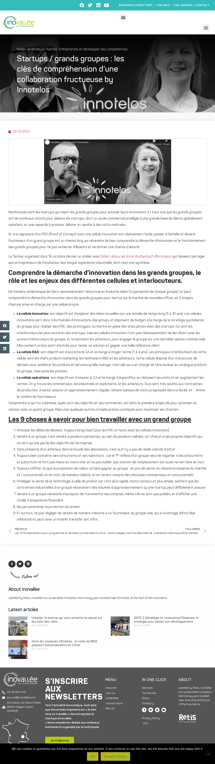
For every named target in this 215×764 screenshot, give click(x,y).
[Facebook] (82, 5)
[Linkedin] (98, 5)
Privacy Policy (115, 756)
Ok (92, 756)
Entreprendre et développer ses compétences (93, 49)
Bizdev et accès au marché (37, 49)
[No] (208, 753)
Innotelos (164, 256)
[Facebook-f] (144, 710)
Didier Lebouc (111, 256)
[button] (123, 17)
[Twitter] (90, 5)
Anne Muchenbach (140, 256)
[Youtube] (106, 5)
